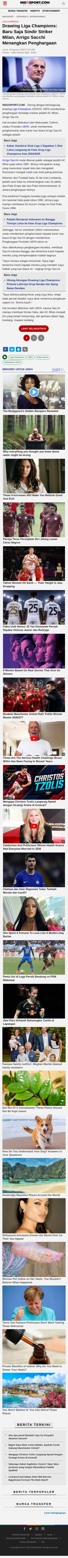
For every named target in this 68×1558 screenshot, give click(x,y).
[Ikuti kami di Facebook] (24, 1529)
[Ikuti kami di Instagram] (36, 1529)
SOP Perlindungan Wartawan (44, 1538)
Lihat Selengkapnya (55, 1512)
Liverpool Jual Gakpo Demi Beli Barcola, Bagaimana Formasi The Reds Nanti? (30, 1478)
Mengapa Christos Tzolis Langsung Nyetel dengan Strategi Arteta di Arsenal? (35, 1456)
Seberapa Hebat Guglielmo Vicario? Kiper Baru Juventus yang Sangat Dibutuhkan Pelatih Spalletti (34, 1467)
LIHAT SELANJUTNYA (33, 328)
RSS (42, 1542)
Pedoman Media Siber (15, 1538)
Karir (49, 1535)
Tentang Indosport (21, 1535)
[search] (63, 4)
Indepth (35, 10)
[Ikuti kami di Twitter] (30, 1529)
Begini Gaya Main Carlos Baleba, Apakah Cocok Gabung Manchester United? (34, 1446)
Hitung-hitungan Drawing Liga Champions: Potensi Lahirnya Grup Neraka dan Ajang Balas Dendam (34, 284)
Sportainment (51, 10)
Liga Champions (21, 109)
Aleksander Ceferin (12, 362)
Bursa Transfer (18, 10)
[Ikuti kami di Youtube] (42, 1529)
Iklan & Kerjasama (28, 1542)
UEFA (25, 126)
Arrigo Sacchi (10, 160)
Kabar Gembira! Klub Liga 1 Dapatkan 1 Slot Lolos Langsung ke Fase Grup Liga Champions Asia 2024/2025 (34, 149)
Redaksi (38, 1535)
